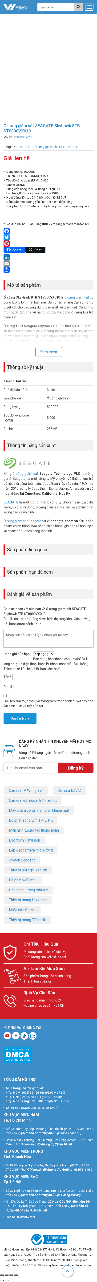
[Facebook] (48, 231)
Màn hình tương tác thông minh (34, 830)
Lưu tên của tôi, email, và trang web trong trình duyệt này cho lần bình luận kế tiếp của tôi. (48, 703)
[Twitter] (48, 237)
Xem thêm (48, 352)
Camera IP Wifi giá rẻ (26, 790)
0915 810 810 (39, 1101)
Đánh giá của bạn (17, 654)
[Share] (48, 270)
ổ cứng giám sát (77, 297)
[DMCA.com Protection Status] (18, 1054)
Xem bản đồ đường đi (36, 1133)
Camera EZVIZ (69, 790)
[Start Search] (78, 7)
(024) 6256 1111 (30, 1097)
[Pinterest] (48, 243)
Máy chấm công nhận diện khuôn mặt (39, 810)
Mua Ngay (51, 1277)
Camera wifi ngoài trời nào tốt (33, 800)
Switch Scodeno (22, 860)
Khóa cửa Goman (22, 910)
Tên (8, 677)
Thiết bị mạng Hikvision (28, 900)
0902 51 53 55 (40, 1108)
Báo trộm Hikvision (24, 840)
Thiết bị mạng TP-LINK (27, 920)
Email (8, 687)
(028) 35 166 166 (33, 1092)
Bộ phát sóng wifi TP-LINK (31, 820)
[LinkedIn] (48, 257)
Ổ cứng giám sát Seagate (22, 521)
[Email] (48, 263)
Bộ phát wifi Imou (23, 880)
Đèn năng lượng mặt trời (28, 890)
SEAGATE (11, 502)
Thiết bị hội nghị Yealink (28, 870)
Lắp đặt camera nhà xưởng (31, 850)
